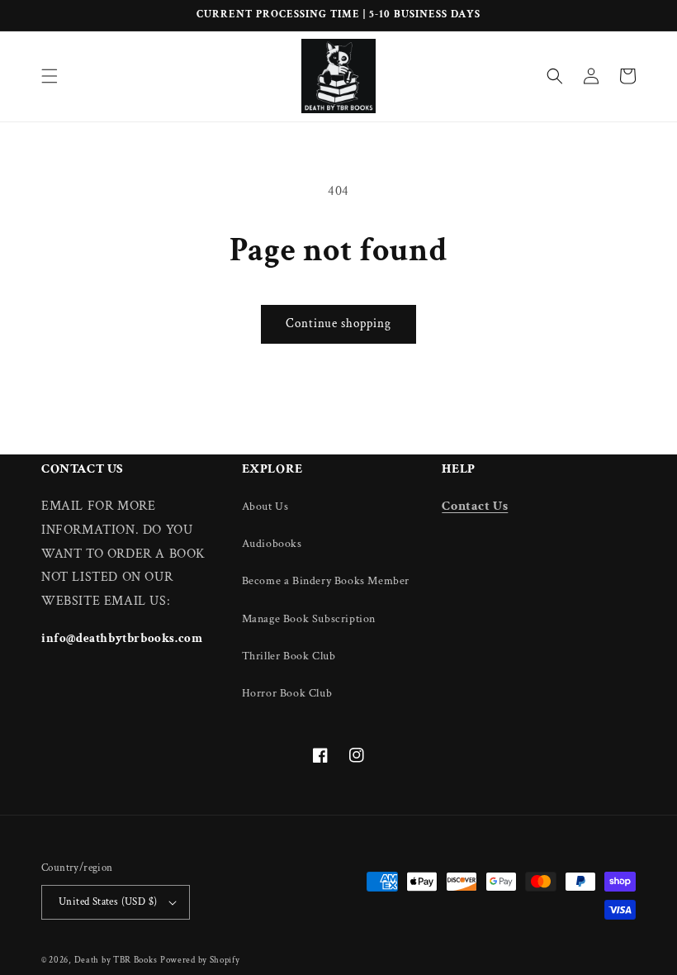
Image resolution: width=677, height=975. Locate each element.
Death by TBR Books (116, 960)
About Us (265, 506)
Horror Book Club (287, 693)
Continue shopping (338, 323)
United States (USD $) (108, 902)
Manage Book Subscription (309, 618)
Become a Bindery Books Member (326, 580)
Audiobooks (272, 543)
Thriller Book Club (289, 656)
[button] (49, 76)
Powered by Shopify (200, 960)
